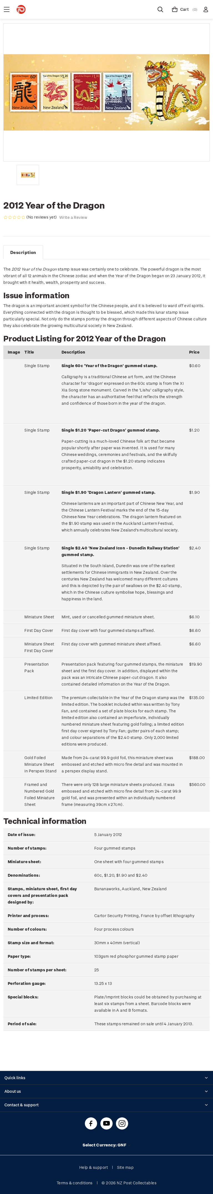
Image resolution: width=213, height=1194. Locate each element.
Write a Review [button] (73, 217)
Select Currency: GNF (105, 1145)
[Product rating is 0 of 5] (14, 217)
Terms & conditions (75, 1182)
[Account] (206, 9)
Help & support (93, 1167)
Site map (125, 1167)
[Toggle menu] (6, 9)
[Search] (160, 9)
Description (23, 252)
